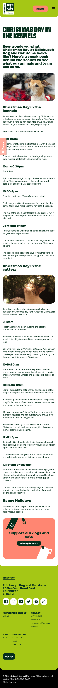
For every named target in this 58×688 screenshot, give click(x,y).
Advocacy (35, 619)
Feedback (17, 644)
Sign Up (6, 616)
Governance (36, 616)
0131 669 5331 (9, 578)
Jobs (5, 637)
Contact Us (17, 637)
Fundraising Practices (40, 623)
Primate (12, 682)
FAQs (15, 641)
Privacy (34, 626)
